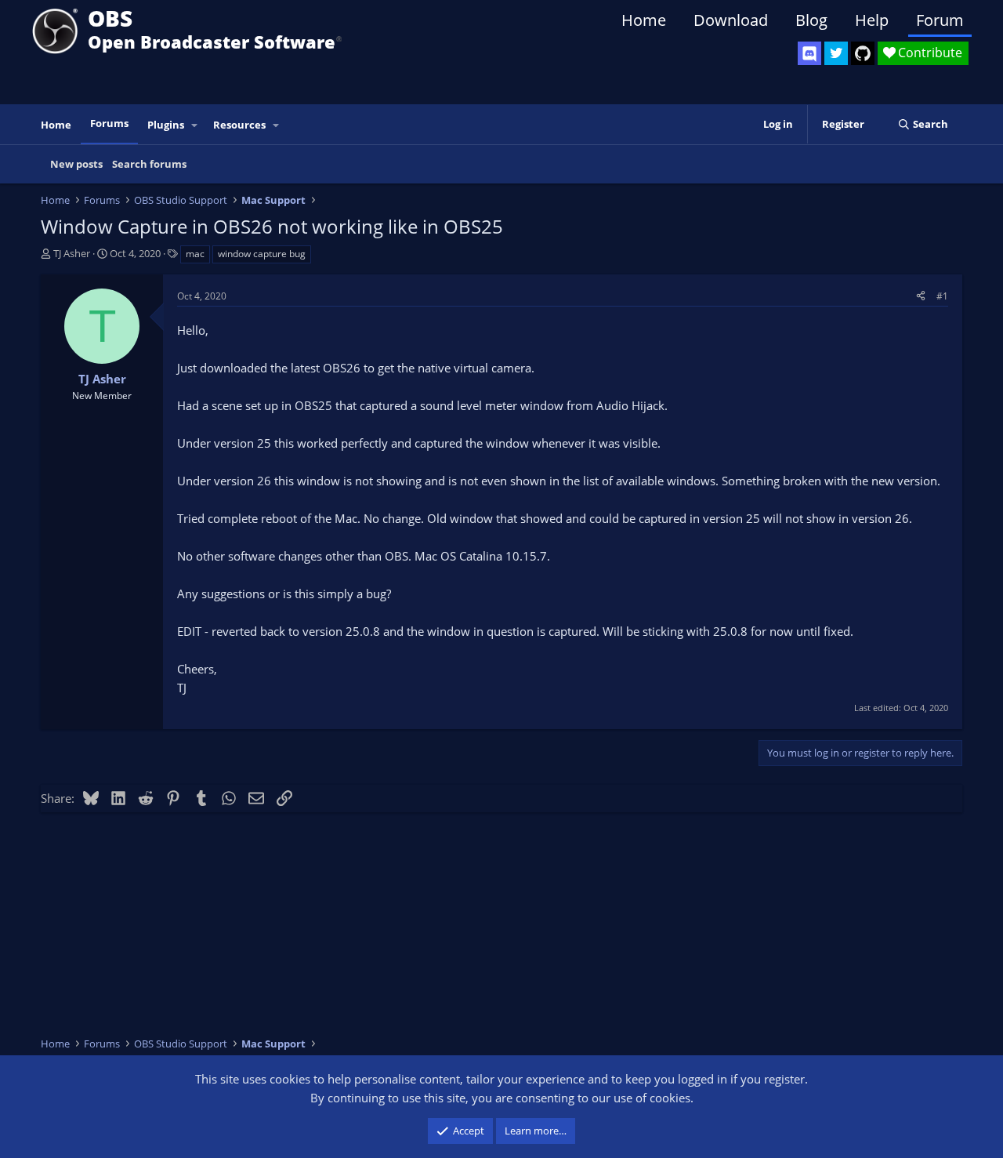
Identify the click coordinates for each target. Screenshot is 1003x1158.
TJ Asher (71, 253)
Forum (940, 20)
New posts (76, 164)
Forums (109, 123)
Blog (811, 20)
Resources (239, 125)
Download (730, 20)
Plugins (165, 125)
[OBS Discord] (809, 53)
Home (643, 20)
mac (195, 253)
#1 (942, 296)
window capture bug (262, 253)
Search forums (149, 164)
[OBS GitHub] (862, 53)
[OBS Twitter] (836, 53)
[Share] (921, 296)
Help (872, 20)
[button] (195, 125)
